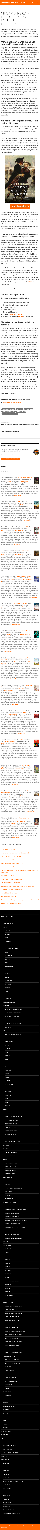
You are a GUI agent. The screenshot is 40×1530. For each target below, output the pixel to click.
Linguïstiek (6, 1485)
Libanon (7, 1077)
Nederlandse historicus (12, 1216)
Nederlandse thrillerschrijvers (15, 1227)
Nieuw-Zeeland (9, 1020)
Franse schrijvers (10, 1156)
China (7, 1045)
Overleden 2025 (8, 923)
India (6, 1052)
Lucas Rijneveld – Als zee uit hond (11, 856)
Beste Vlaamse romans (12, 1113)
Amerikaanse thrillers (12, 1327)
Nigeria (7, 973)
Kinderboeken (7, 1413)
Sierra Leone (9, 980)
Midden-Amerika (8, 1177)
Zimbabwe (8, 995)
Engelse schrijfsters (11, 1374)
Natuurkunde (7, 1488)
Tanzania (8, 984)
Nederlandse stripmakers (13, 1224)
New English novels (11, 1381)
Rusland (7, 1288)
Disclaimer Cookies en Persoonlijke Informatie (12, 1526)
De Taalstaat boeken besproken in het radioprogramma (17, 886)
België (5, 1109)
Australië (6, 1005)
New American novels (12, 1345)
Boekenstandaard (9, 1406)
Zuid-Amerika (7, 1392)
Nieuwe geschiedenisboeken (12, 402)
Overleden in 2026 (8, 920)
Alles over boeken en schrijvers (13, 2)
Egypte (7, 945)
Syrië (6, 1098)
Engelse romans (10, 1370)
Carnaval (6, 1409)
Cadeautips (4, 1402)
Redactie (19, 24)
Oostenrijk (8, 1191)
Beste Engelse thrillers (12, 1363)
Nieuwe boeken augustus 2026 (10, 896)
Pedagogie (6, 1495)
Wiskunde (6, 1517)
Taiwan (7, 1102)
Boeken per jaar (6, 1399)
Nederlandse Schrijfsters (11, 1234)
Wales (7, 1388)
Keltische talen (8, 1449)
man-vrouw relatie (8, 411)
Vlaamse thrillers (10, 1127)
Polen (7, 1277)
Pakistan (7, 1088)
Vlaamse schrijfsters (11, 1120)
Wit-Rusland (9, 1295)
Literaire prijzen (6, 1431)
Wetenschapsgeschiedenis (11, 1513)
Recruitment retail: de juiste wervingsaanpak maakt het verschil (20, 900)
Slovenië (7, 1195)
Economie (6, 1470)
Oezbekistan (9, 1084)
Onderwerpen (5, 1434)
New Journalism (10, 1349)
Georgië (7, 1256)
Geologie (6, 1477)
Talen (2, 1438)
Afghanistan (9, 1038)
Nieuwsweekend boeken (8, 867)
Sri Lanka (8, 1095)
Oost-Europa (7, 1245)
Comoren (8, 941)
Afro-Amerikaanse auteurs (13, 1306)
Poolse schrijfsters (13, 1281)
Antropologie (7, 1463)
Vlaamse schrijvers (11, 1123)
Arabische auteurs (9, 1002)
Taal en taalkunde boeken (11, 1452)
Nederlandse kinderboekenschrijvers (17, 1220)
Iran (6, 1059)
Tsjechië (7, 1291)
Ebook (19, 314)
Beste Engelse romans (12, 1359)
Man (4, 1420)
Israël (7, 1063)
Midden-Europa (8, 1181)
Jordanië (8, 1070)
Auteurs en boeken (7, 916)
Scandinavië (7, 1299)
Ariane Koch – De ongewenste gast (11, 889)
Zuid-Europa (7, 1395)
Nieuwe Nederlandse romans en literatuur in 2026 (16, 853)
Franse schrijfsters (11, 1152)
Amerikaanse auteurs (11, 1309)
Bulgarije (8, 1249)
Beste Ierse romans (11, 1163)
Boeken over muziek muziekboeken (11, 903)
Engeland (8, 1367)
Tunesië (7, 988)
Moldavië (8, 1270)
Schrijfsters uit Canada (12, 1141)
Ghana (7, 952)
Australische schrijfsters (13, 1013)
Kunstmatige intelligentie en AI (13, 1481)
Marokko (8, 970)
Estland (7, 1252)
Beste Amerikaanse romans (13, 1334)
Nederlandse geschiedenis (10, 414)
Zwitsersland (9, 1199)
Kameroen (8, 959)
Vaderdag (6, 1424)
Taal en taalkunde (8, 1510)
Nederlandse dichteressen (13, 1238)
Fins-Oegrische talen (9, 1445)
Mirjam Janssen (21, 411)
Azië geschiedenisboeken (13, 1034)
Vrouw (5, 1427)
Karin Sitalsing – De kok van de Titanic (12, 863)
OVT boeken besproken (8, 849)
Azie (4, 1030)
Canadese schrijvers (9, 1134)
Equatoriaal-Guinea (11, 948)
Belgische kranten (11, 1131)
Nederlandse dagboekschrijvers (15, 1209)
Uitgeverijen (5, 1456)
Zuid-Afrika (8, 998)
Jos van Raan (29, 409)
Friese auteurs (9, 1231)
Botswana (8, 938)
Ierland (5, 1159)
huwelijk (19, 409)
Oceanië (5, 1241)
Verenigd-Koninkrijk (9, 1356)
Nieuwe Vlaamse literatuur (13, 1116)
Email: (3, 455)
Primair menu (37, 2)
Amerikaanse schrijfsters (13, 1324)
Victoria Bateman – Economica (10, 882)
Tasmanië (8, 1027)
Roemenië (8, 1284)
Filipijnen (8, 1048)
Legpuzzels (6, 1417)
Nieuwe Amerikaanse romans (14, 1352)
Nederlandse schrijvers (10, 1202)
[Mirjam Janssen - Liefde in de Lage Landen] (20, 206)
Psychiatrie (6, 1499)
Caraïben (6, 1145)
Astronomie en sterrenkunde (12, 1467)
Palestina (8, 1091)
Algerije (7, 930)
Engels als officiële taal (10, 1442)
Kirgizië (7, 1073)
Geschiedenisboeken (7, 10)
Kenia (6, 963)
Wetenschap (5, 1460)
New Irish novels (10, 1173)
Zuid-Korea (8, 1106)
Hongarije (8, 1259)
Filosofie (6, 1474)
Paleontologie (7, 1492)
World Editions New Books (9, 893)
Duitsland (8, 1184)
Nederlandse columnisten (13, 1206)
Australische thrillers (12, 1016)
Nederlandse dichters (12, 1213)
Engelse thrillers (10, 1377)
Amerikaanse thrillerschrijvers (15, 1331)
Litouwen (8, 1266)
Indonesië (8, 1055)
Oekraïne (8, 1274)
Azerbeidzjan (9, 1041)
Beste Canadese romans (12, 1138)
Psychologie (7, 1502)
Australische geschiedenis (13, 1009)
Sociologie (6, 1506)
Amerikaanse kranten (12, 1320)
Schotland (8, 1384)
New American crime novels (13, 1342)
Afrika (5, 927)
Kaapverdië (8, 955)
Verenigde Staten (8, 1302)
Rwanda (7, 977)
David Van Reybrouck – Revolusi (10, 430)
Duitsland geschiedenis (14, 1188)
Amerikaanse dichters (12, 1317)
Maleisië (7, 1081)
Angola (7, 934)
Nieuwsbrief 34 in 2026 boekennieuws (12, 879)
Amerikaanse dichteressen (13, 1313)
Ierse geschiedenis (10, 1170)
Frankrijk (6, 1148)
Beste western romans (12, 1338)
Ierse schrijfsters (10, 1166)
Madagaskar (9, 966)
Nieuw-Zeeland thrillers (14, 1023)
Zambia (7, 991)
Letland (7, 1263)
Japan (6, 1066)
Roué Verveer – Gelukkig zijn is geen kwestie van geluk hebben (20, 423)
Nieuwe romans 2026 (7, 860)
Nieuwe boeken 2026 (7, 875)
